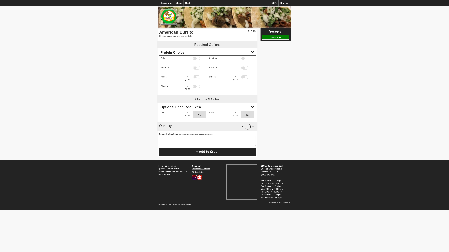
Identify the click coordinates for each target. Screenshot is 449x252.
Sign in (284, 3)
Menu (179, 3)
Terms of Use (172, 204)
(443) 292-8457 (165, 174)
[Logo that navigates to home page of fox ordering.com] (199, 177)
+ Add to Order (207, 152)
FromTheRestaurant (201, 169)
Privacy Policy (162, 204)
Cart (187, 3)
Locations (166, 3)
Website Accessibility (184, 204)
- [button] (242, 126)
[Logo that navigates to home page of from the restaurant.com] (194, 177)
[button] (199, 58)
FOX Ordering (198, 172)
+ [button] (253, 126)
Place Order (276, 37)
